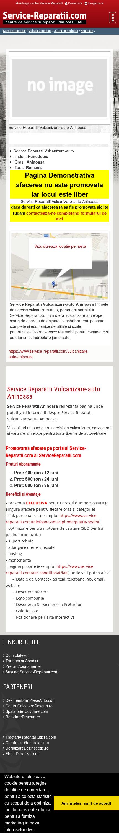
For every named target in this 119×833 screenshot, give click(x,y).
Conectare (75, 3)
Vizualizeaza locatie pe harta (60, 246)
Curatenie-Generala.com (26, 742)
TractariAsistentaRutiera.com (30, 737)
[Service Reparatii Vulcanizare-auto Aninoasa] (59, 87)
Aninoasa (87, 31)
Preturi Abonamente (22, 666)
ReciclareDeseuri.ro (22, 716)
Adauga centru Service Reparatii (41, 3)
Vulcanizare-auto (40, 31)
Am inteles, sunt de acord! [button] (86, 803)
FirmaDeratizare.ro (21, 753)
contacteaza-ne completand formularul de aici (66, 216)
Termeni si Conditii (21, 660)
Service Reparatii (14, 31)
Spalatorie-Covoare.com (26, 711)
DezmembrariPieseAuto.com (30, 700)
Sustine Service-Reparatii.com (31, 671)
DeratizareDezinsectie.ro (26, 748)
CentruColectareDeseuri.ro (28, 705)
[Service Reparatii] (44, 18)
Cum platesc (15, 655)
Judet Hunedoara (66, 31)
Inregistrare (95, 3)
